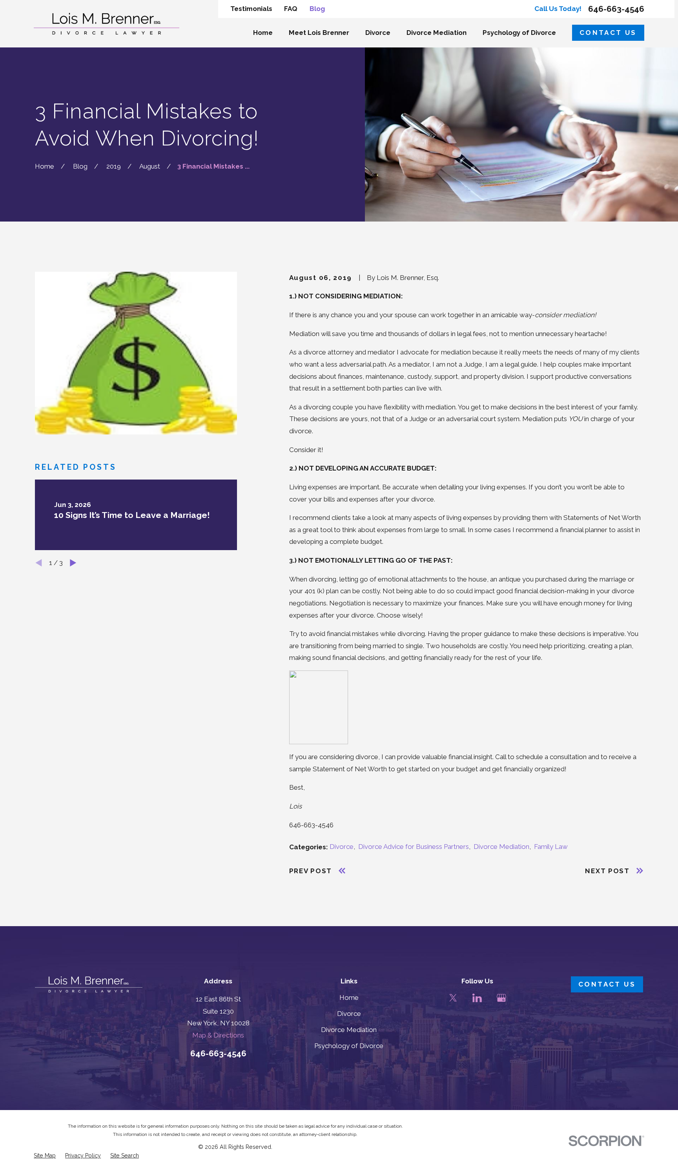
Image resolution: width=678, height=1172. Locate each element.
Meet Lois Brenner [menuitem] (319, 32)
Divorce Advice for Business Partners (413, 846)
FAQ (290, 9)
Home (349, 997)
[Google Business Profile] (501, 998)
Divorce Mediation (501, 846)
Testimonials (251, 9)
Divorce (342, 846)
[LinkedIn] (477, 998)
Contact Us (608, 32)
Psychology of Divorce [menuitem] (519, 32)
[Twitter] (453, 998)
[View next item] (73, 563)
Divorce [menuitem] (377, 32)
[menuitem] (45, 1156)
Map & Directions (218, 1035)
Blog (317, 9)
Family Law (551, 846)
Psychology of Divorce (348, 1046)
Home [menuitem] (263, 32)
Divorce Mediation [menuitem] (436, 32)
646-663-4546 (616, 9)
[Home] (106, 24)
